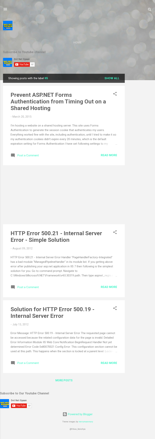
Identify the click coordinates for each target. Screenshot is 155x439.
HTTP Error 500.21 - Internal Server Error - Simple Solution (56, 236)
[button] (115, 94)
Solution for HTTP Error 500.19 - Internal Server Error (53, 312)
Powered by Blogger (80, 414)
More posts (64, 380)
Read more (109, 155)
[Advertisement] (140, 130)
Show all (112, 78)
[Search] (149, 10)
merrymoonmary (86, 421)
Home (77, 42)
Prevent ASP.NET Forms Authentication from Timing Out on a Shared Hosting (58, 101)
